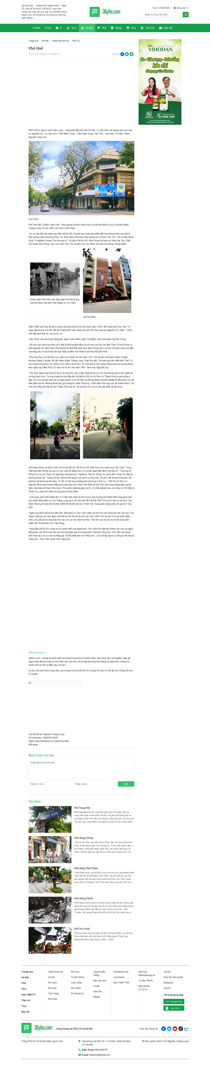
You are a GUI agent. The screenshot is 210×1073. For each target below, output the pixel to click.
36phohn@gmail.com (99, 1055)
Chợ (133, 27)
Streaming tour (120, 971)
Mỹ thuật (52, 999)
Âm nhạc (52, 988)
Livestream (119, 977)
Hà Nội (89, 27)
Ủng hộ (167, 988)
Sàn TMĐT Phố (121, 982)
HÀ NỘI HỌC (27, 6)
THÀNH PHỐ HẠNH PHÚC (47, 6)
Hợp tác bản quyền (173, 977)
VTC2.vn (142, 989)
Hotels (36, 27)
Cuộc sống (76, 982)
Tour (73, 27)
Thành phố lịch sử (60, 40)
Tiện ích (149, 27)
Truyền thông (77, 977)
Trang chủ (34, 40)
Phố (103, 27)
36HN (150, 980)
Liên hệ (167, 971)
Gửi (126, 784)
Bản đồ (167, 27)
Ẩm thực (52, 982)
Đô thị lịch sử (77, 993)
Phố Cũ (76, 40)
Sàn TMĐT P (28, 994)
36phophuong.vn (37, 652)
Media (96, 997)
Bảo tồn (97, 991)
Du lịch (51, 977)
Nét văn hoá (99, 980)
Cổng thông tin (55, 971)
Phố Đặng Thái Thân (86, 868)
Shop (118, 27)
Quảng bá (168, 982)
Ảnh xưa (75, 971)
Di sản (96, 986)
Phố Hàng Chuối (83, 898)
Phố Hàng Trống (83, 838)
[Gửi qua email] (132, 54)
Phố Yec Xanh (82, 928)
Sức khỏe (76, 988)
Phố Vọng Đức (82, 807)
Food (48, 27)
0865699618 (101, 1049)
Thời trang (53, 993)
